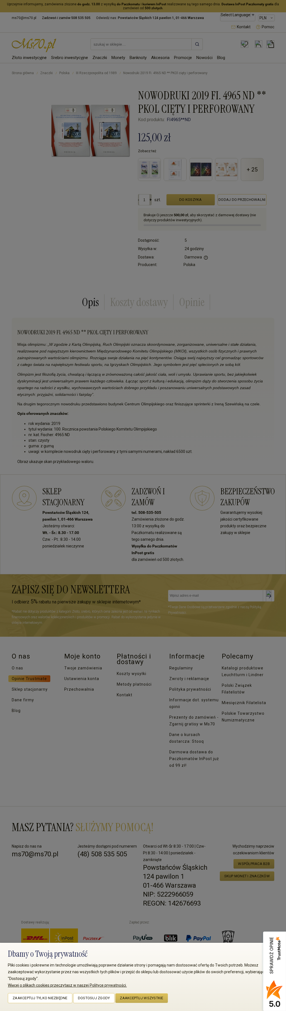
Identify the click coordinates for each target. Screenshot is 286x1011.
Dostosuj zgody (94, 998)
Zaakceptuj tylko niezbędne (40, 998)
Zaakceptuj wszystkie (141, 998)
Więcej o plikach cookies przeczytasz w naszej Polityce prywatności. (67, 985)
